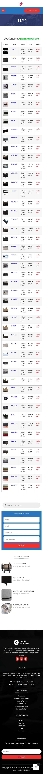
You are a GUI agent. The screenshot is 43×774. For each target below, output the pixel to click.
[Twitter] (21, 659)
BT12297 (13, 343)
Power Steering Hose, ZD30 (23, 591)
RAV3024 (14, 397)
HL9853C (14, 485)
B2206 (13, 379)
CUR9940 (14, 299)
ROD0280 (14, 182)
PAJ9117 (13, 93)
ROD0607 (14, 138)
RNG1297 (14, 246)
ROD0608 (14, 146)
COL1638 (13, 191)
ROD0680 (14, 155)
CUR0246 (14, 290)
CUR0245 (14, 281)
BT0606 (13, 361)
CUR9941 (14, 308)
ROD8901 (14, 129)
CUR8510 (13, 317)
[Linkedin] (25, 659)
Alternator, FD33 (19, 564)
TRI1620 (13, 49)
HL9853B (14, 476)
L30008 (13, 102)
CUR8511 (13, 326)
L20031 (13, 120)
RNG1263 (14, 228)
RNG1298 (14, 255)
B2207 (13, 388)
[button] (3, 10)
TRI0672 (13, 76)
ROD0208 (14, 173)
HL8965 (13, 441)
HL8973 (13, 450)
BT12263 (13, 334)
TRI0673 (13, 85)
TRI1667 (13, 58)
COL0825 (14, 210)
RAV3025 (14, 405)
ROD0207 (14, 164)
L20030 (13, 111)
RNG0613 (14, 272)
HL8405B (14, 423)
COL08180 (14, 202)
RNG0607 (14, 264)
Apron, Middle (18, 577)
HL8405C (14, 432)
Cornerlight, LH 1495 (20, 605)
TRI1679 (13, 67)
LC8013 (13, 414)
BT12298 (13, 352)
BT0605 (13, 370)
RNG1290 (14, 237)
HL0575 (13, 459)
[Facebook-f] (17, 659)
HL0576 (13, 467)
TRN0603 (14, 219)
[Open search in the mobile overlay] (22, 505)
